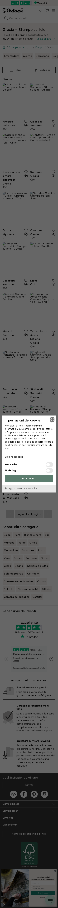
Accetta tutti (29, 478)
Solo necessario (14, 456)
